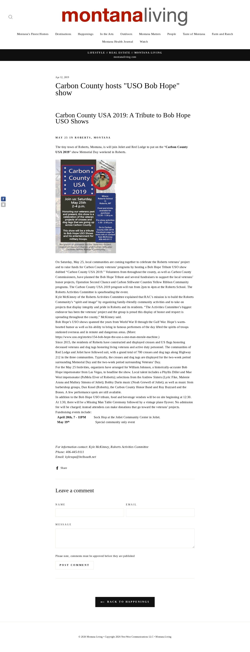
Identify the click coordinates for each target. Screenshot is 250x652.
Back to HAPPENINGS (127, 601)
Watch (144, 41)
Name (60, 504)
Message (63, 524)
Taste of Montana (194, 34)
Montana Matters (150, 34)
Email (131, 504)
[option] (125, 55)
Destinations (63, 34)
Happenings (85, 34)
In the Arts (106, 34)
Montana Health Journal (117, 41)
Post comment (75, 565)
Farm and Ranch (222, 34)
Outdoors (126, 34)
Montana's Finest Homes (33, 34)
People (171, 34)
